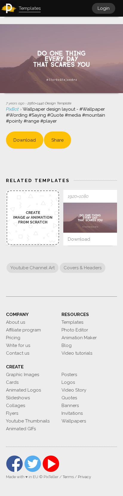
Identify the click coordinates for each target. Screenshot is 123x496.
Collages (15, 405)
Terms (68, 477)
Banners (70, 405)
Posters (69, 374)
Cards (12, 382)
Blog (66, 345)
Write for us (18, 345)
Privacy (84, 477)
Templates (72, 322)
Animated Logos (23, 390)
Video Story (73, 390)
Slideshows (18, 397)
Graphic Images (22, 374)
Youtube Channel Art (32, 267)
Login (104, 8)
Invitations (72, 413)
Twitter (32, 464)
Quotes (69, 397)
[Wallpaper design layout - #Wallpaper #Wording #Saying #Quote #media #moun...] (90, 218)
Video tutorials (76, 353)
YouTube (51, 464)
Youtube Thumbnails (28, 421)
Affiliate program (23, 330)
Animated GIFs (21, 428)
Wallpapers (73, 421)
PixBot (13, 109)
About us (15, 322)
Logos (68, 382)
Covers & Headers (83, 267)
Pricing (13, 337)
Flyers (12, 413)
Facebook (14, 464)
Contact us (17, 353)
